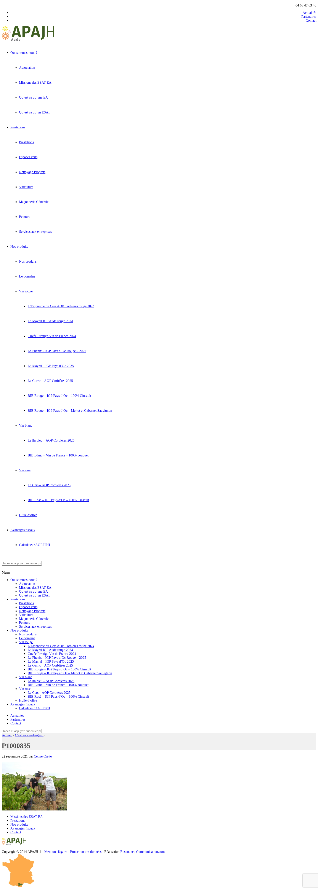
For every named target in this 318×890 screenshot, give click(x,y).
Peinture (24, 217)
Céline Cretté (43, 756)
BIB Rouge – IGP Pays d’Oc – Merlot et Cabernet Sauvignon (70, 410)
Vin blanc (25, 425)
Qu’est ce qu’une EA (33, 97)
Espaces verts (28, 157)
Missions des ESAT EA (35, 82)
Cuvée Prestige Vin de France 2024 (52, 336)
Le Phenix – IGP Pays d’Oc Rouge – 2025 (57, 351)
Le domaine (27, 276)
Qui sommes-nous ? (23, 52)
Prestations (17, 127)
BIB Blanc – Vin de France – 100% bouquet (58, 455)
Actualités (309, 12)
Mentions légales (55, 851)
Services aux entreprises (35, 231)
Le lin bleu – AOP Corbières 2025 (51, 440)
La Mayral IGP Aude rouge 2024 (50, 321)
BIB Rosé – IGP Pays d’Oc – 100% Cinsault (58, 500)
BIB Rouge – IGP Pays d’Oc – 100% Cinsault (59, 395)
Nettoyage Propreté (32, 172)
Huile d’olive (28, 515)
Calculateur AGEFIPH (34, 545)
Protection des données (85, 851)
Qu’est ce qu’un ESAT (34, 112)
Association (27, 67)
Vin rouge (26, 291)
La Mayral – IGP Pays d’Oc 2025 (51, 366)
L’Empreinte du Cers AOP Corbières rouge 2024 (61, 306)
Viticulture (26, 187)
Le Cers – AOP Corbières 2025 (49, 485)
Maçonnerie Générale (33, 202)
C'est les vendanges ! (29, 735)
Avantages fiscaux (22, 530)
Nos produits (19, 246)
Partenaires (308, 16)
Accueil (7, 735)
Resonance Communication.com (142, 851)
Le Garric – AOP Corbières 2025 (50, 381)
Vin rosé (25, 470)
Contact (311, 20)
